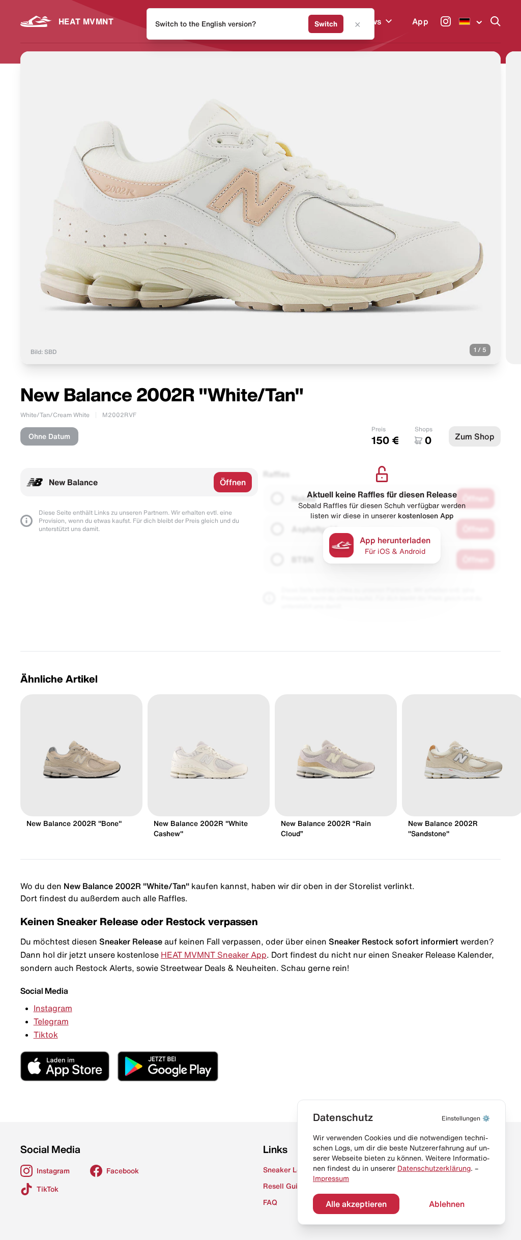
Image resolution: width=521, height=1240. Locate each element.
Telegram (51, 1021)
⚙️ (466, 1118)
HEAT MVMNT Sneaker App (214, 955)
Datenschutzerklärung (434, 1168)
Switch (325, 23)
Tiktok (46, 1034)
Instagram (53, 1008)
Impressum (331, 1178)
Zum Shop (475, 436)
